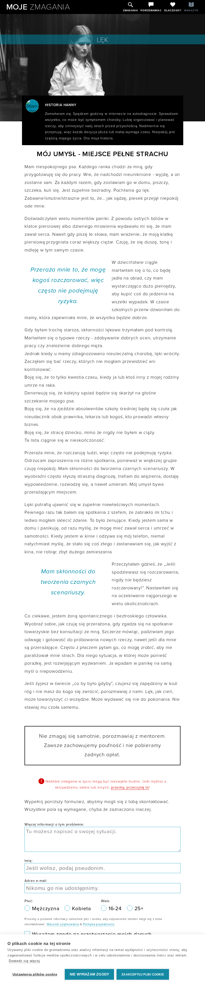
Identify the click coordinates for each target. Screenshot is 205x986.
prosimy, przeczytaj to (130, 787)
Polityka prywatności (98, 924)
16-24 (115, 908)
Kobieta (81, 908)
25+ (139, 908)
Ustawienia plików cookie (34, 974)
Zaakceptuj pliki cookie (143, 974)
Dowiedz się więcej (24, 961)
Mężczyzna (46, 908)
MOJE (38, 7)
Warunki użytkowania (63, 924)
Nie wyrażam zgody (89, 974)
